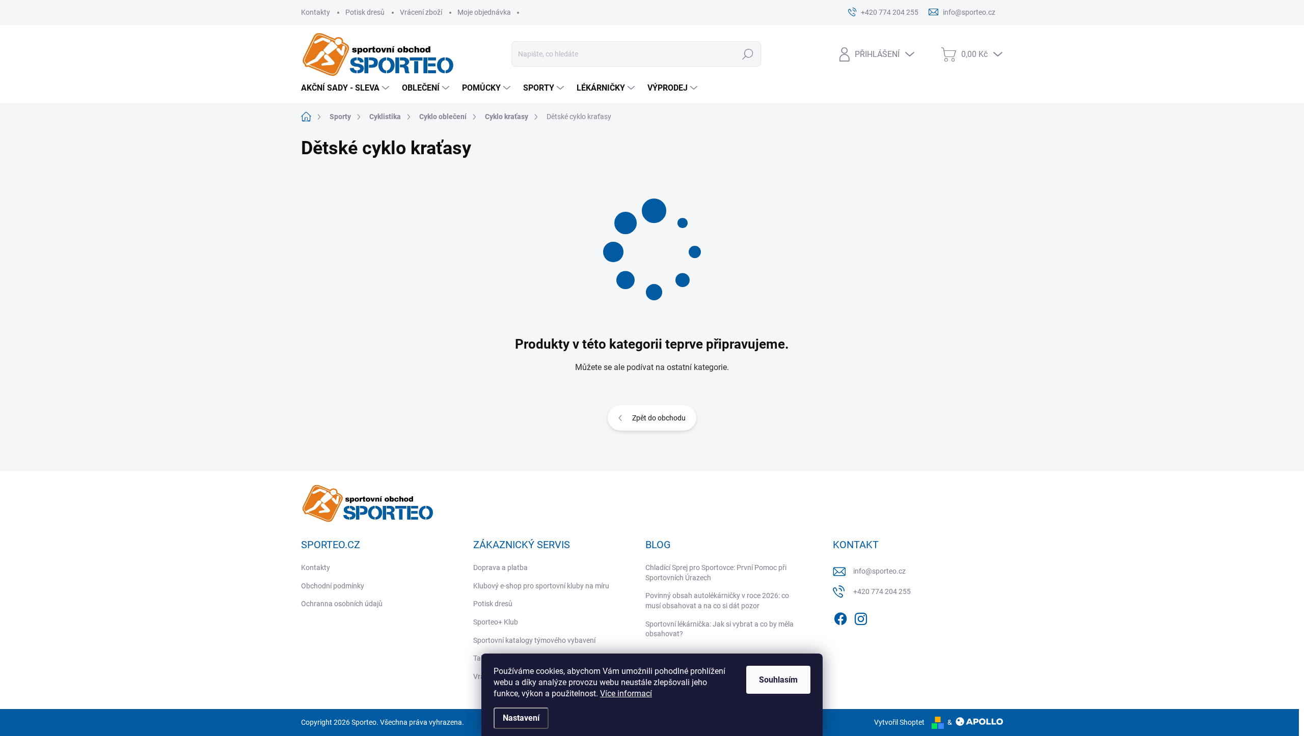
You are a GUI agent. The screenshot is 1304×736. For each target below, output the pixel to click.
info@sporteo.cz (879, 571)
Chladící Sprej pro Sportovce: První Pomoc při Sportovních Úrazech (715, 572)
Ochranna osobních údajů (342, 604)
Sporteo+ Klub (495, 622)
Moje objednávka (484, 12)
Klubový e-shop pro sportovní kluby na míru (541, 586)
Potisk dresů (365, 12)
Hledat (748, 54)
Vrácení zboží (421, 12)
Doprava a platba (500, 567)
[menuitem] (346, 88)
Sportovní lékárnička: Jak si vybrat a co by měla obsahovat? (719, 629)
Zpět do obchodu (659, 418)
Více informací (626, 693)
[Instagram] (860, 617)
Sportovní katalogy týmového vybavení (534, 640)
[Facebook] (840, 617)
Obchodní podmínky (332, 586)
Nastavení (521, 718)
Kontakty (315, 12)
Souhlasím (778, 680)
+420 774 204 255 (882, 591)
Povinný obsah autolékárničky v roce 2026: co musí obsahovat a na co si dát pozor (717, 600)
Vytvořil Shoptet (899, 722)
